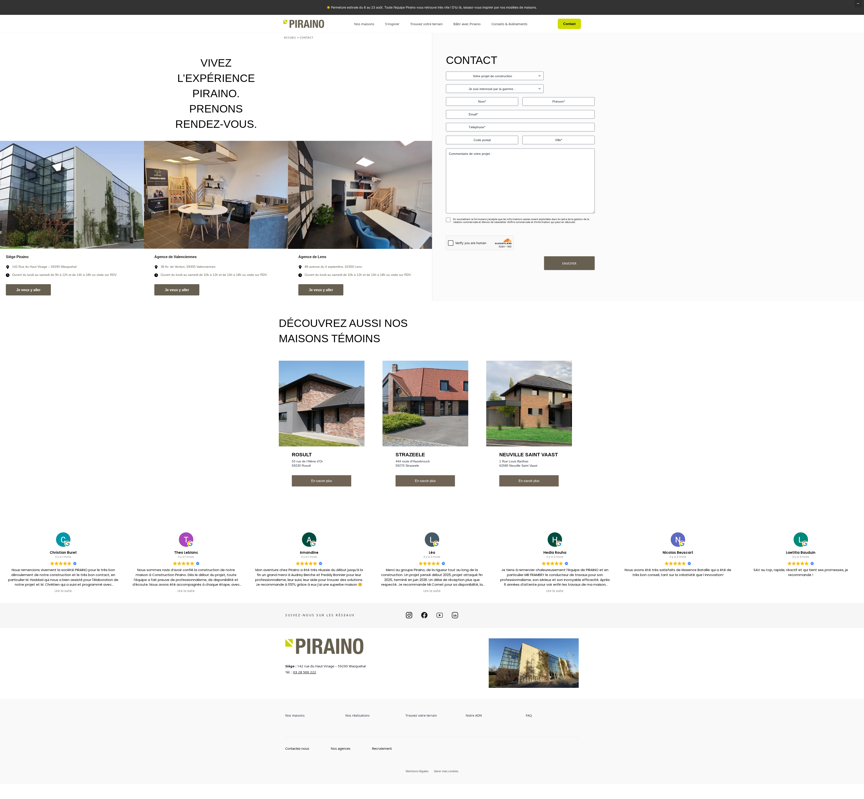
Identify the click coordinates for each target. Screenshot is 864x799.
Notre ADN (474, 715)
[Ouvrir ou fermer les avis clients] (858, 3)
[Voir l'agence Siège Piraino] (72, 195)
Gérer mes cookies (446, 771)
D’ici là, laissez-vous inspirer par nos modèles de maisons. (494, 7)
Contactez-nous (297, 748)
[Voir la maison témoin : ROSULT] (321, 403)
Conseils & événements (509, 24)
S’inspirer (392, 24)
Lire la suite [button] (63, 591)
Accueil (290, 37)
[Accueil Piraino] (303, 24)
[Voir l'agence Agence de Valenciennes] (216, 195)
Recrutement (382, 748)
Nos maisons (364, 24)
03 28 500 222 (304, 672)
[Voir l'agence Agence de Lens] (360, 195)
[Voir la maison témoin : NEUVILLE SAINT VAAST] (529, 403)
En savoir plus (321, 481)
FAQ (529, 715)
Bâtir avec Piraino (467, 24)
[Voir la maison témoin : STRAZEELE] (425, 403)
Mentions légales (417, 771)
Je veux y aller (28, 290)
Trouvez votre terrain (426, 24)
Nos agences (340, 748)
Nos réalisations (357, 715)
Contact (569, 24)
